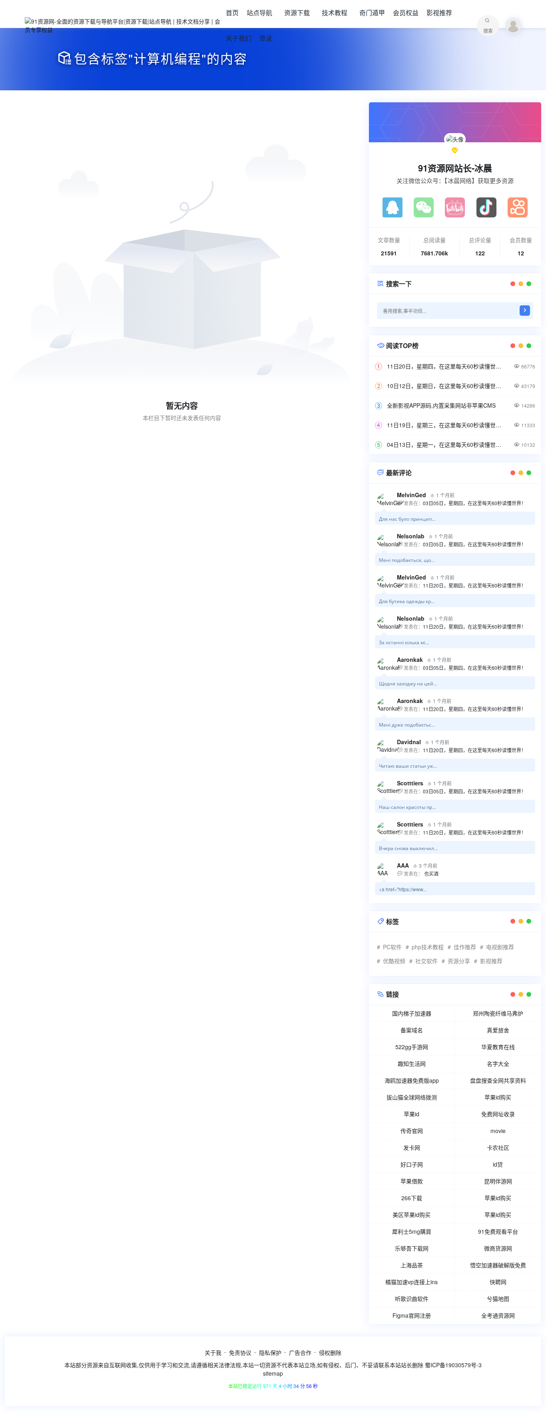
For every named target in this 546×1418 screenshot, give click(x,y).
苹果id (411, 1114)
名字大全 (498, 1063)
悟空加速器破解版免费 (498, 1265)
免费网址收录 (498, 1114)
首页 (232, 12)
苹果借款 (412, 1181)
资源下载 (297, 12)
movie (498, 1131)
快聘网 (498, 1282)
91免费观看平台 (498, 1231)
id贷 (498, 1164)
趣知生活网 (412, 1063)
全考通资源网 (498, 1315)
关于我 (213, 1352)
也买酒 (430, 873)
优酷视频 (394, 961)
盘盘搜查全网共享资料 (498, 1080)
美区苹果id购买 (411, 1215)
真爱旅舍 (498, 1030)
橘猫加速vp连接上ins (411, 1282)
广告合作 (300, 1352)
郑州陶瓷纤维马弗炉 (498, 1013)
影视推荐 (439, 12)
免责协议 (240, 1352)
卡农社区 (498, 1147)
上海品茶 (412, 1265)
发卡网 (411, 1147)
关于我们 (238, 38)
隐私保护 (270, 1352)
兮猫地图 (498, 1298)
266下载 (411, 1198)
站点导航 (259, 12)
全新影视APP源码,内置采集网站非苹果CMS (441, 405)
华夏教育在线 (498, 1047)
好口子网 (412, 1164)
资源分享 (459, 961)
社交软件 (426, 961)
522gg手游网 (411, 1047)
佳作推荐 (465, 947)
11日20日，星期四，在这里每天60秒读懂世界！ (446, 366)
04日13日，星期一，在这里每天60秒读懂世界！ (446, 444)
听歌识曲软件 (411, 1298)
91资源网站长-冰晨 (455, 167)
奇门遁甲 (372, 12)
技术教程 (334, 12)
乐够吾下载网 (411, 1248)
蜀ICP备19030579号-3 (453, 1365)
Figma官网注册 (412, 1315)
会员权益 (405, 12)
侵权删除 (330, 1352)
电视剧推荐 (500, 947)
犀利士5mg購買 (411, 1231)
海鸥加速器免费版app (412, 1080)
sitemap (273, 1373)
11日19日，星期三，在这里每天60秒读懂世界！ (446, 425)
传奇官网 (412, 1131)
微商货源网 (498, 1248)
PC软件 (392, 947)
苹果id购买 (497, 1097)
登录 (265, 38)
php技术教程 (428, 947)
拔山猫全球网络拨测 (412, 1097)
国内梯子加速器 (411, 1013)
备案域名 (412, 1030)
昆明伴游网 (498, 1181)
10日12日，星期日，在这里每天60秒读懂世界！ (446, 386)
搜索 (488, 30)
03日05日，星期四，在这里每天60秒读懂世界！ (474, 503)
